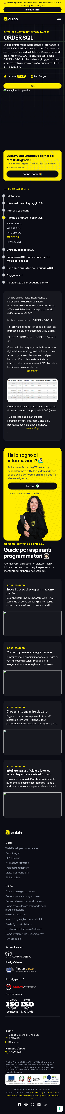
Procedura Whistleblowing (19, 1095)
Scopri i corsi (32, 174)
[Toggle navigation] (59, 18)
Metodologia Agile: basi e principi (23, 919)
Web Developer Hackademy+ (21, 848)
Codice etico (51, 1092)
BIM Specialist (13, 877)
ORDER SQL (14, 237)
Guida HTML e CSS (16, 914)
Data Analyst (12, 853)
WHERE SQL (14, 228)
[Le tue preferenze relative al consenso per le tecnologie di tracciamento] (60, 1109)
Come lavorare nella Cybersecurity (24, 933)
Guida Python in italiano (18, 924)
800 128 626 (33, 493)
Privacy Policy (36, 1092)
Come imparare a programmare (22, 896)
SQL (32, 86)
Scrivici (30, 486)
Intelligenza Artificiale (17, 862)
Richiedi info (32, 9)
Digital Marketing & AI (17, 872)
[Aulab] (10, 19)
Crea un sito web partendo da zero (24, 901)
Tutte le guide (13, 938)
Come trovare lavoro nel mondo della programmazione (25, 907)
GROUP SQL (14, 232)
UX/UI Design (12, 858)
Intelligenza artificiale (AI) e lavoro (23, 929)
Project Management (17, 867)
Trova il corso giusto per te (20, 891)
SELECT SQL (14, 223)
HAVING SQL (14, 241)
